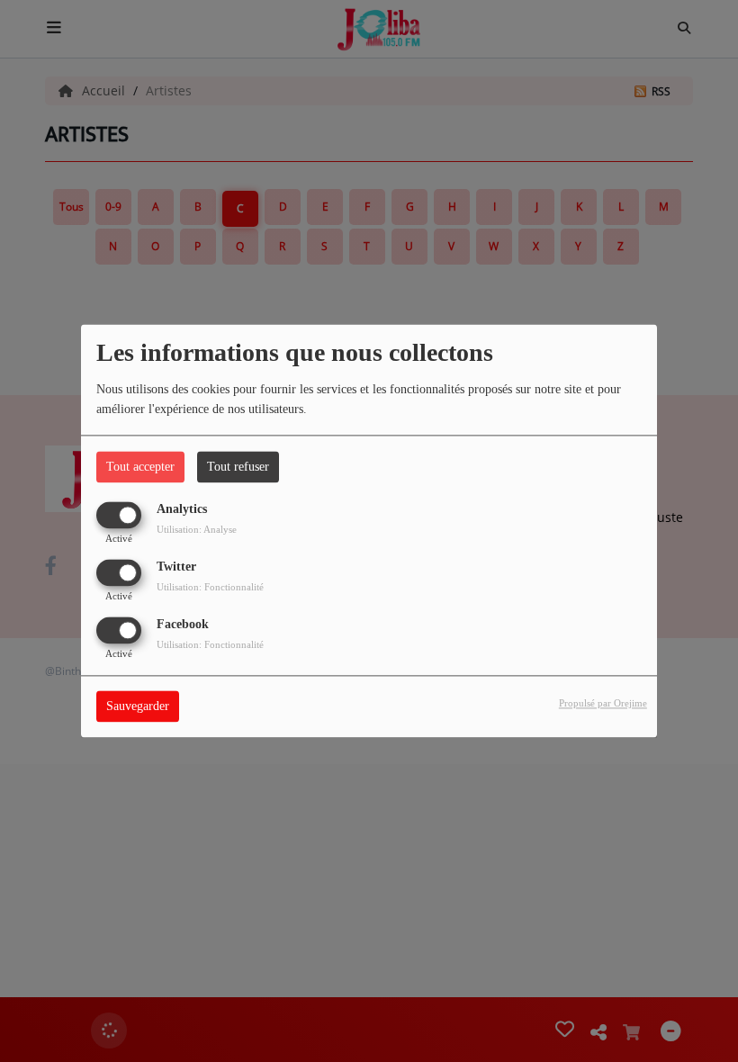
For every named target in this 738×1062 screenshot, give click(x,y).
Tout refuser (238, 466)
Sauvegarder (137, 707)
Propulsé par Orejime (603, 703)
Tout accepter (140, 466)
